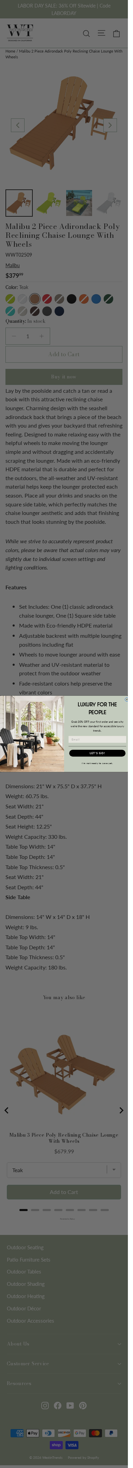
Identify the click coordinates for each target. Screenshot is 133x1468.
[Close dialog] (127, 699)
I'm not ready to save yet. (97, 763)
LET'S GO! (97, 753)
